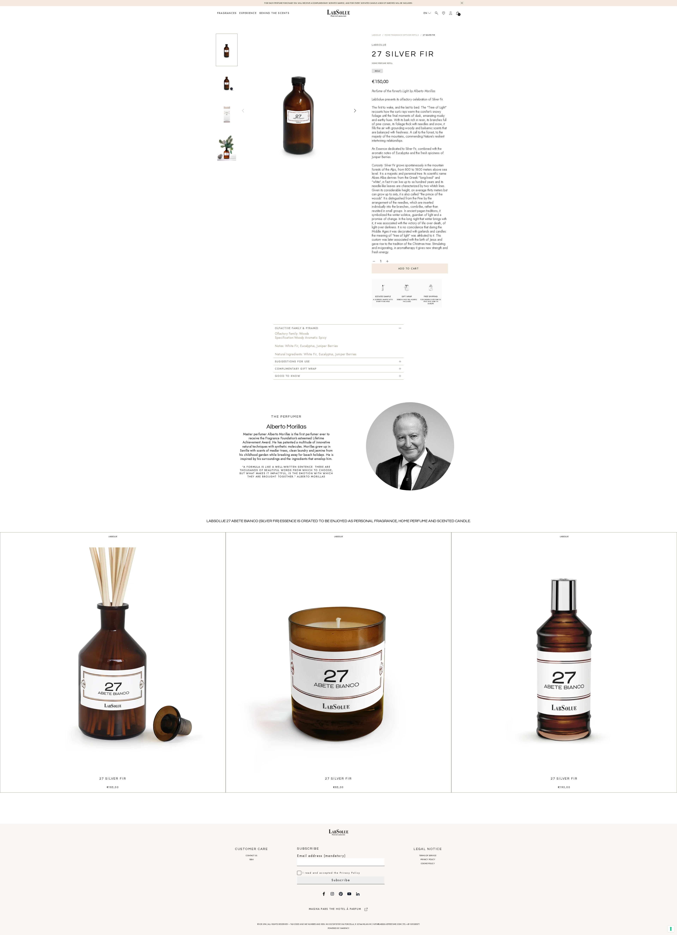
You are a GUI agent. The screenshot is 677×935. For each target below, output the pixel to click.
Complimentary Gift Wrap (296, 368)
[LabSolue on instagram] (332, 894)
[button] (243, 110)
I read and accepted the (331, 872)
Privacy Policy (427, 859)
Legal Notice (428, 849)
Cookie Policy (428, 863)
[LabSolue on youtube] (349, 894)
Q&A (251, 859)
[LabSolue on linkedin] (358, 894)
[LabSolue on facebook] (324, 894)
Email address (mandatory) (321, 855)
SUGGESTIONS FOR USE (292, 361)
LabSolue (376, 35)
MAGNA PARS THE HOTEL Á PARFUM (335, 909)
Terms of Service (427, 855)
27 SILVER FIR (112, 778)
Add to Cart (408, 268)
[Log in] (451, 13)
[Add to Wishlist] (396, 261)
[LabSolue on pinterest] (341, 894)
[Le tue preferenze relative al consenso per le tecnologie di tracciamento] (670, 928)
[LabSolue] (338, 13)
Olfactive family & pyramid (296, 328)
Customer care (251, 849)
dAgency (344, 928)
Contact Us (251, 855)
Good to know (287, 376)
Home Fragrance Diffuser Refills (402, 35)
